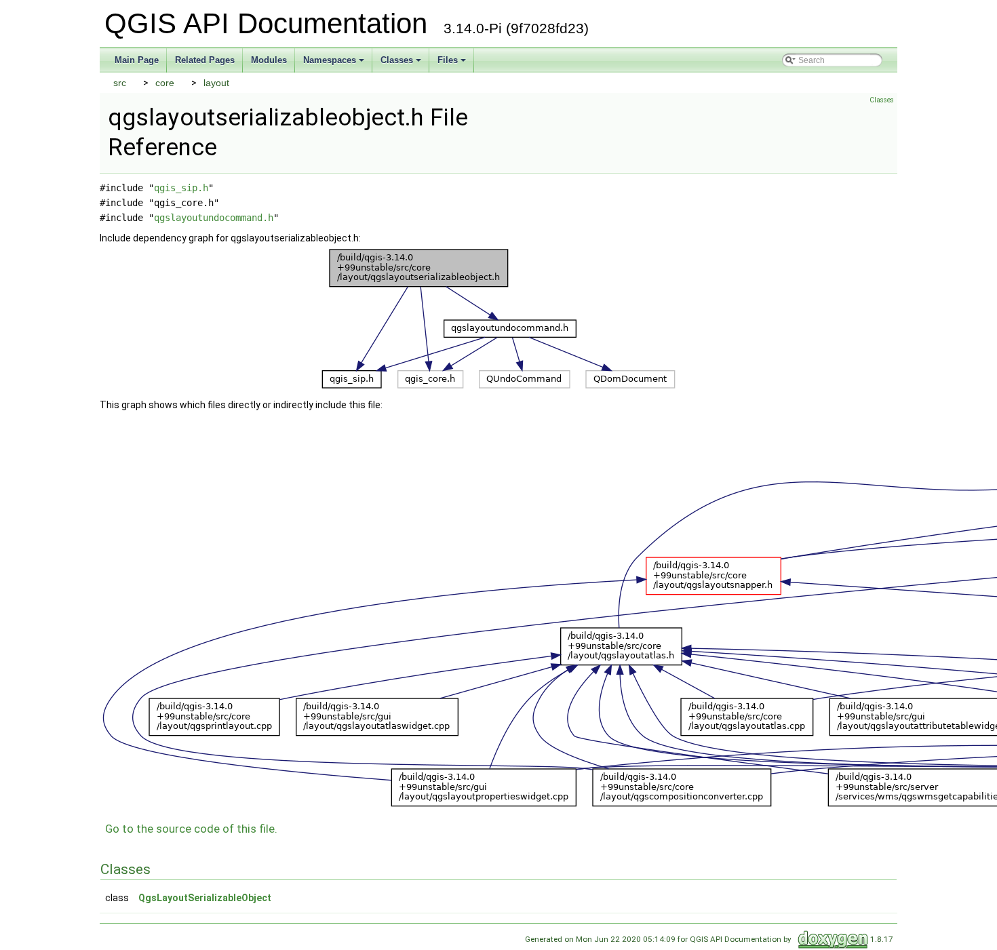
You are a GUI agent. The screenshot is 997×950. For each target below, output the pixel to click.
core (164, 82)
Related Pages (205, 60)
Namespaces (329, 60)
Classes (396, 60)
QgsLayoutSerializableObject (204, 897)
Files (447, 60)
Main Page (137, 60)
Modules (269, 60)
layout (216, 82)
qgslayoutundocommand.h (213, 217)
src (119, 82)
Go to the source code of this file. (191, 828)
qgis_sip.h (181, 187)
